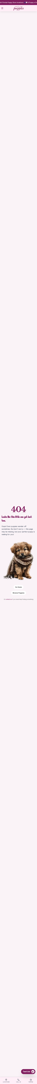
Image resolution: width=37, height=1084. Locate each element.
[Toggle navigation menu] (2, 8)
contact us (9, 599)
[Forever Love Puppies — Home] (18, 8)
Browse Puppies (18, 593)
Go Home (18, 587)
